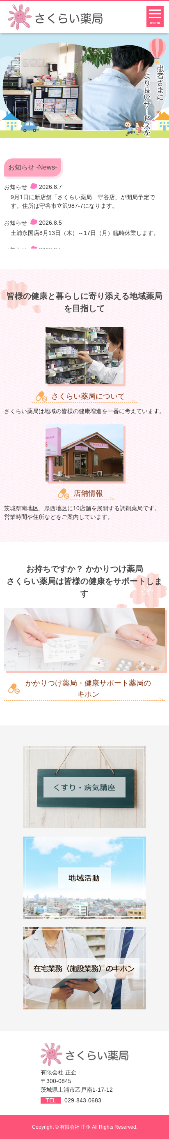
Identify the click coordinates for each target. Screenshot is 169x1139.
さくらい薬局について (88, 396)
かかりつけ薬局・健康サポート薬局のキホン (88, 688)
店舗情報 (88, 493)
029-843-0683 (82, 1100)
